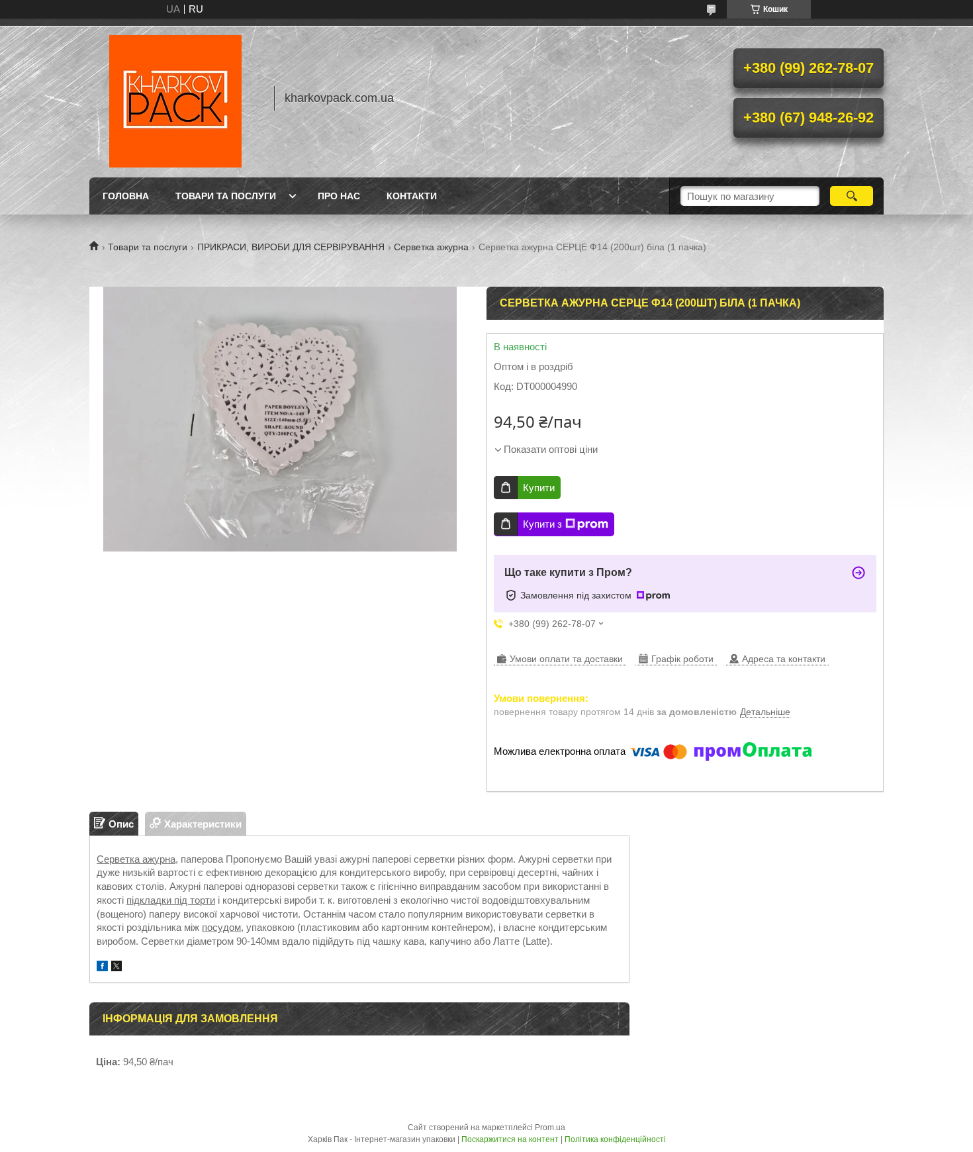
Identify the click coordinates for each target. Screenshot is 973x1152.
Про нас (339, 196)
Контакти (412, 196)
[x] (116, 967)
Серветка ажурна (431, 247)
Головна (126, 196)
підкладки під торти (170, 900)
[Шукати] (851, 196)
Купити (539, 487)
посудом (221, 927)
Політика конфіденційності (615, 1139)
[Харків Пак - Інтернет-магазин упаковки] (175, 98)
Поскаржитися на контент (510, 1139)
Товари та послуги (225, 196)
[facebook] (102, 967)
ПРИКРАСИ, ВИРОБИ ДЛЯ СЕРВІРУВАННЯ (291, 247)
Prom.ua (550, 1127)
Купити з (542, 524)
